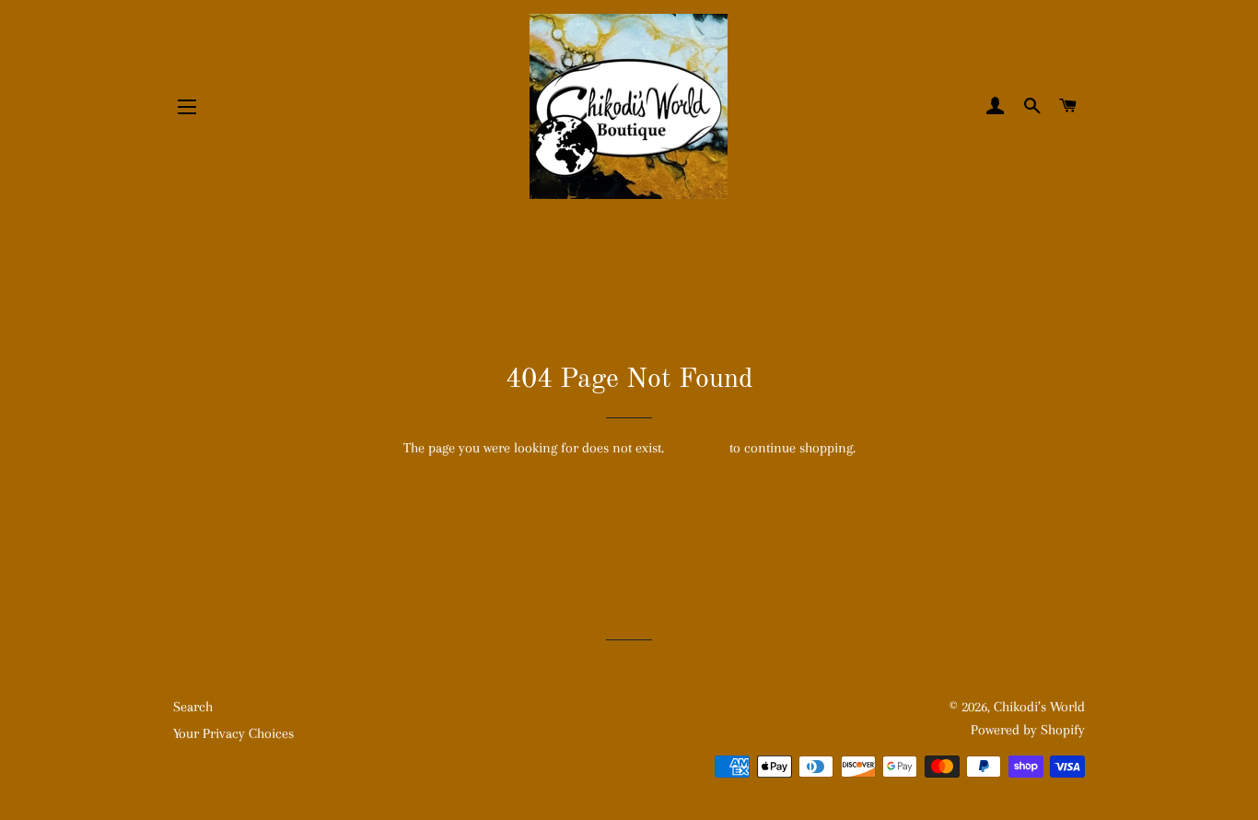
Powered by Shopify (1028, 729)
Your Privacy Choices (233, 733)
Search (193, 706)
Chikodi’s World (1039, 706)
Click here (697, 447)
